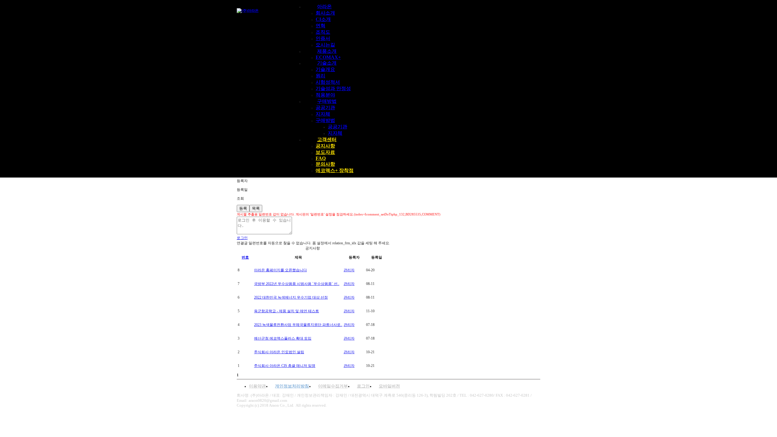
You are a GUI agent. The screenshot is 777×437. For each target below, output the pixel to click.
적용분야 (325, 94)
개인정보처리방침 (292, 386)
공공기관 (325, 107)
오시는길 (325, 44)
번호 (245, 257)
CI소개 (323, 19)
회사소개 (325, 12)
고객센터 (327, 139)
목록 (256, 208)
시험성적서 (328, 82)
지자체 (323, 114)
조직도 (323, 32)
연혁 (320, 25)
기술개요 (325, 69)
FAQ (321, 158)
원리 (320, 75)
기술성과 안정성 (333, 88)
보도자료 (325, 152)
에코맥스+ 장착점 (335, 170)
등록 (243, 208)
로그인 (363, 386)
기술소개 (327, 63)
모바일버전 (389, 386)
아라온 (324, 6)
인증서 (323, 38)
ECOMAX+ (328, 57)
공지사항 (325, 145)
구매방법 (327, 101)
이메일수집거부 (333, 386)
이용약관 (257, 386)
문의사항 (325, 164)
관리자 (349, 270)
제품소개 (327, 51)
